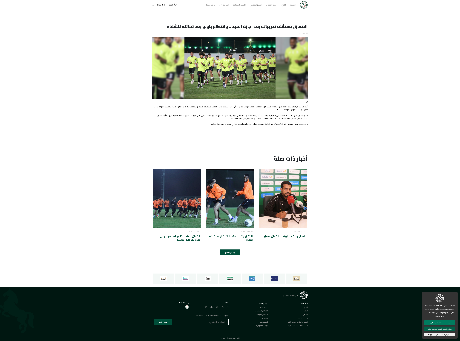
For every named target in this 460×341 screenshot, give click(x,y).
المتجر (306, 310)
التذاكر (305, 314)
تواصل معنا (210, 5)
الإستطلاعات (264, 322)
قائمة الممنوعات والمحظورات (297, 325)
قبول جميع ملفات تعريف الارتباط (440, 322)
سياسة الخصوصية (262, 325)
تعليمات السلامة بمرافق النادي (297, 322)
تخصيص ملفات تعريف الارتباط (439, 334)
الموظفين (225, 5)
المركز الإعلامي (256, 5)
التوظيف (265, 318)
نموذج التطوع (263, 307)
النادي (284, 5)
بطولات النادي (303, 318)
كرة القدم (272, 5)
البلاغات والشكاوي (262, 310)
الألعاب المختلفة (239, 5)
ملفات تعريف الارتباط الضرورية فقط (440, 328)
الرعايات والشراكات (262, 314)
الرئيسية (293, 5)
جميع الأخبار (230, 252)
